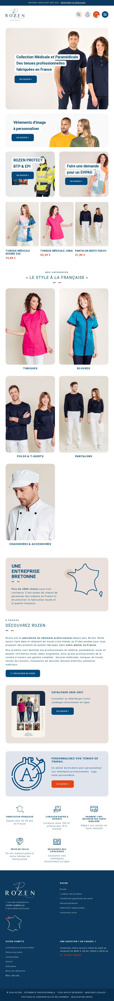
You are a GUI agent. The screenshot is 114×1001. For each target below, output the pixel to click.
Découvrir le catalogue (73, 3)
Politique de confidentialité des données (45, 997)
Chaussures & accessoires (30, 544)
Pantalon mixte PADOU (90, 250)
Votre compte (15, 941)
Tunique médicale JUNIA (56, 250)
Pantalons (83, 456)
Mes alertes (13, 975)
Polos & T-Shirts (30, 456)
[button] (26, 79)
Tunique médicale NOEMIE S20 (18, 252)
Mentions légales (95, 993)
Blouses (83, 368)
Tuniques (30, 368)
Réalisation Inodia (82, 997)
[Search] (79, 14)
